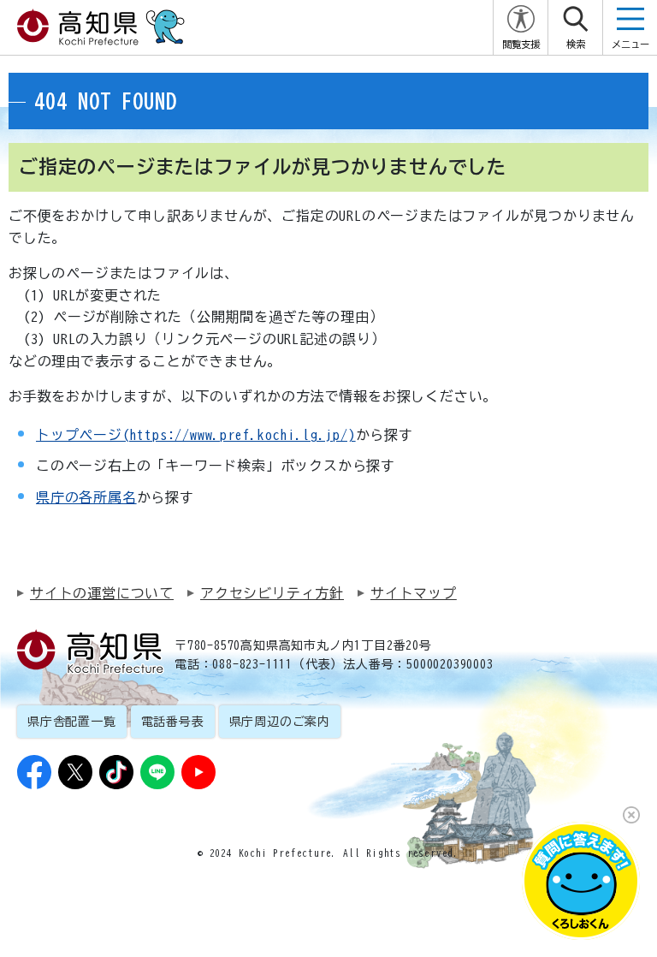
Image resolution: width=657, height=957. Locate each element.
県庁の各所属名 (86, 497)
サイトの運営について (102, 593)
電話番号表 (172, 722)
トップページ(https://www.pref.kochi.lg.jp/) (196, 435)
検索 (575, 44)
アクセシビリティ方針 (272, 593)
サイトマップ (413, 593)
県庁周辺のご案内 (279, 722)
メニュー (630, 44)
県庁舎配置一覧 (71, 722)
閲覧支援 (521, 44)
